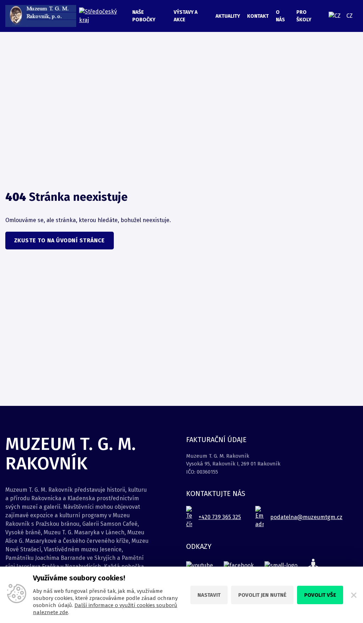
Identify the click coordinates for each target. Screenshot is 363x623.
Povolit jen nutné (262, 595)
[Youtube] (199, 565)
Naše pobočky (143, 16)
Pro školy (303, 16)
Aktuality (228, 16)
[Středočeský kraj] (102, 15)
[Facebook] (239, 565)
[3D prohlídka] (313, 565)
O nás (280, 16)
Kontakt (258, 16)
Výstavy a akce (185, 16)
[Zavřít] (353, 595)
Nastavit (208, 595)
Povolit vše (320, 595)
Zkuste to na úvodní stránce (59, 240)
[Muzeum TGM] (40, 16)
